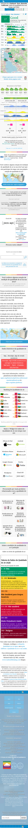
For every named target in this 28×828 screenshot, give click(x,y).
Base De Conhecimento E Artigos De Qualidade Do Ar (14, 730)
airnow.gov (8, 159)
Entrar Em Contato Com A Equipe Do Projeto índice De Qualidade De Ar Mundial (14, 720)
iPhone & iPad (7, 441)
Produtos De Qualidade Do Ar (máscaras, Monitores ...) (14, 747)
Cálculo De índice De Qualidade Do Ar (13, 743)
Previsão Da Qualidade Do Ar (14, 745)
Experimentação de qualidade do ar (14, 733)
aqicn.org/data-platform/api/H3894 (21, 233)
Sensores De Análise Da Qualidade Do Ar (13, 734)
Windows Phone (7, 451)
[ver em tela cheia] (26, 14)
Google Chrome (8, 462)
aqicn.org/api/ (22, 239)
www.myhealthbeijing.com (11, 660)
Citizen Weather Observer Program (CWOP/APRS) (14, 791)
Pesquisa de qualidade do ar (13, 726)
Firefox (20, 462)
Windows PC (21, 451)
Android (20, 441)
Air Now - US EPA (14, 796)
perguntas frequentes (14, 738)
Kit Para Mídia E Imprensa (13, 723)
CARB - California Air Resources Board (13, 794)
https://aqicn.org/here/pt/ (14, 199)
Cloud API (20, 472)
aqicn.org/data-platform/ (14, 382)
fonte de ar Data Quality (13, 741)
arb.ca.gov (7, 158)
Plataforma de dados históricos (13, 752)
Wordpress (7, 473)
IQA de (13, 14)
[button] (9, 54)
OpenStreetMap (18, 72)
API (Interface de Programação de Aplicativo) (14, 750)
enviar (23, 818)
